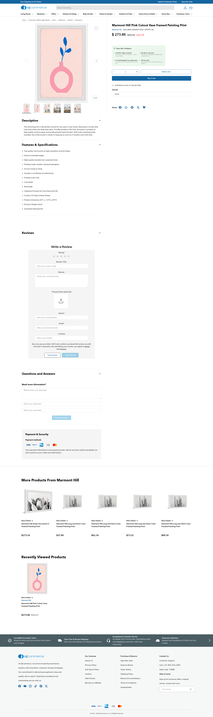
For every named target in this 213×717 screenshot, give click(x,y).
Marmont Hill (117, 30)
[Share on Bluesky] (144, 107)
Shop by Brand (126, 665)
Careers (88, 674)
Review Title (61, 262)
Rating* (61, 252)
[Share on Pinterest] (132, 107)
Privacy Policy (91, 665)
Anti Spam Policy (92, 669)
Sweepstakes (126, 687)
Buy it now (152, 78)
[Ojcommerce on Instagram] (30, 685)
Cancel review (52, 355)
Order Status (125, 669)
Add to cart (166, 72)
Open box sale (186, 2)
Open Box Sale (126, 660)
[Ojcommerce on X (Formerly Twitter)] (46, 685)
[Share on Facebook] (120, 107)
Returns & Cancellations (130, 678)
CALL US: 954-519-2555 (169, 665)
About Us (89, 660)
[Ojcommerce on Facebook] (20, 685)
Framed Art (78, 20)
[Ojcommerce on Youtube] (25, 685)
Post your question (61, 418)
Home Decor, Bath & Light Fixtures (39, 20)
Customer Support (167, 660)
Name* (61, 313)
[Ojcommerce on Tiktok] (35, 685)
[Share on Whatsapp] (126, 107)
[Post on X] (138, 107)
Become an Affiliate (93, 683)
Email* (61, 323)
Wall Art (70, 20)
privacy (63, 349)
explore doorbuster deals (167, 2)
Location (61, 334)
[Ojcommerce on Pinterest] (41, 685)
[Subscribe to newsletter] (190, 689)
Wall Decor (61, 20)
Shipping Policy (126, 674)
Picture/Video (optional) (61, 292)
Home (24, 20)
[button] (54, 256)
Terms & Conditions (128, 683)
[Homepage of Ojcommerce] (34, 7)
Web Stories (90, 678)
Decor (54, 20)
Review (61, 272)
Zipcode (115, 90)
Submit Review (70, 355)
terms (87, 346)
